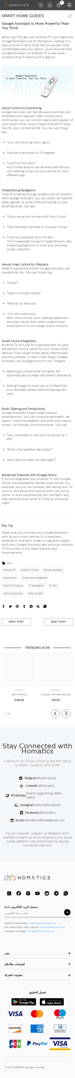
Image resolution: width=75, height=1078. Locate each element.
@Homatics (40, 785)
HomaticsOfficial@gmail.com (40, 820)
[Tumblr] (24, 606)
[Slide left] (55, 713)
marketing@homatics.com (42, 923)
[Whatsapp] (45, 606)
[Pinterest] (17, 606)
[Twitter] (10, 606)
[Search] (41, 5)
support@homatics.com (52, 927)
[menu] (69, 5)
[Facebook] (3, 606)
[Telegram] (31, 606)
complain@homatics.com (40, 931)
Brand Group (40, 778)
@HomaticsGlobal (40, 805)
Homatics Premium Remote (56, 694)
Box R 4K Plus (19, 694)
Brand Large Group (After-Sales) (37, 795)
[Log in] (50, 5)
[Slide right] (66, 713)
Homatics (19, 690)
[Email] (38, 606)
